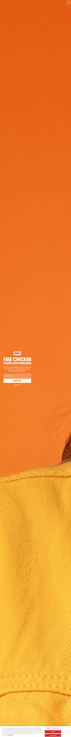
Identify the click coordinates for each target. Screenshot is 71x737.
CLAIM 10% (17, 380)
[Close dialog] (68, 2)
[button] (17, 384)
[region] (35, 731)
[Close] (68, 731)
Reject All (53, 731)
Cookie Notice (10, 734)
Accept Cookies (53, 735)
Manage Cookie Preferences (53, 728)
